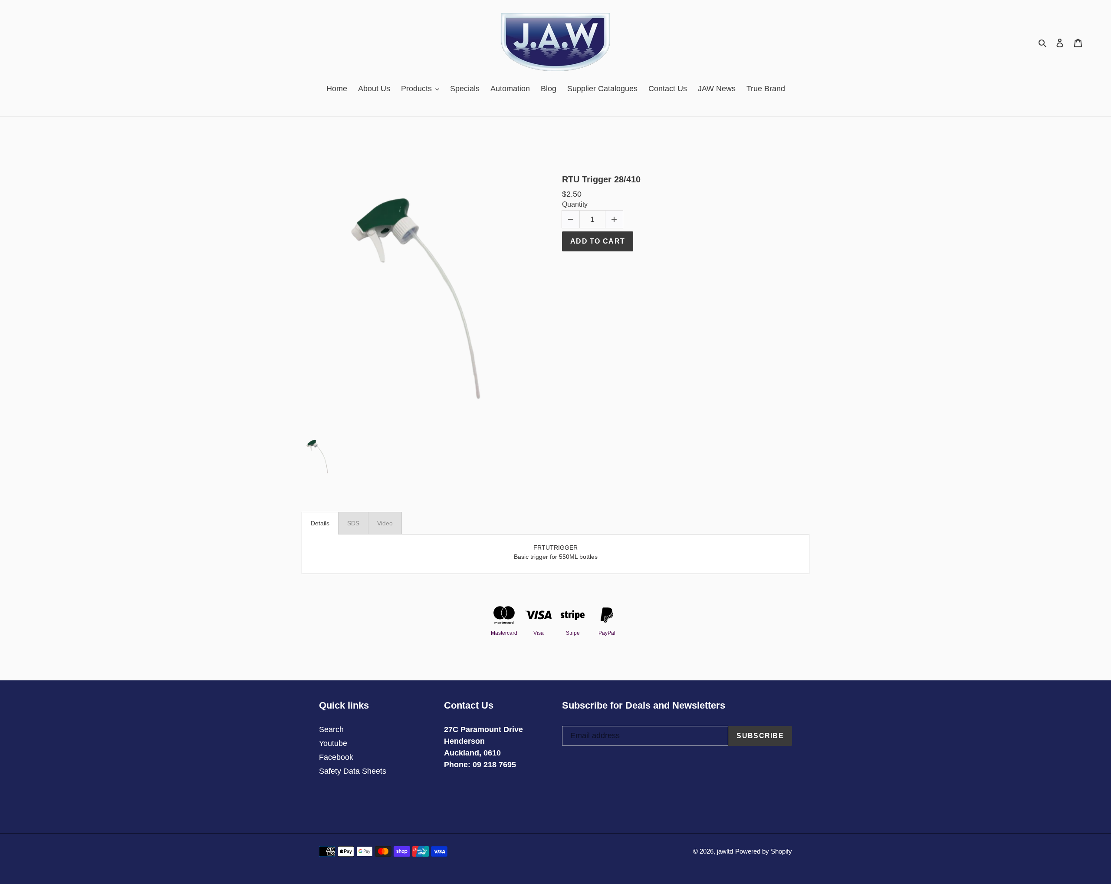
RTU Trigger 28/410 (601, 179)
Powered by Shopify (763, 851)
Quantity (575, 204)
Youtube (333, 743)
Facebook (336, 757)
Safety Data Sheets (352, 771)
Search (331, 729)
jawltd (725, 851)
